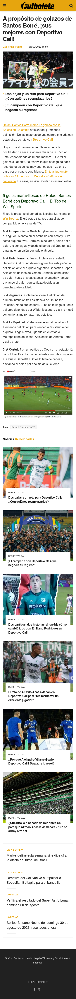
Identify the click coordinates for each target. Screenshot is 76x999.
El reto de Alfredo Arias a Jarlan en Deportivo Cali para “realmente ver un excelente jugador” (33, 696)
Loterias (12, 894)
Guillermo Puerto (13, 46)
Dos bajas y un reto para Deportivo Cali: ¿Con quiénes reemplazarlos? (36, 96)
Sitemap (37, 962)
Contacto (18, 958)
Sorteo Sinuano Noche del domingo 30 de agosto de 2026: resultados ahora (37, 924)
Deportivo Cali (16, 492)
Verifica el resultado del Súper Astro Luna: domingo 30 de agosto (38, 902)
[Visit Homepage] (37, 5)
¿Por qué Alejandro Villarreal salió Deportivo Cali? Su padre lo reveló (31, 761)
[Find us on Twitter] (38, 989)
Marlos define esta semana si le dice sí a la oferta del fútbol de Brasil (37, 857)
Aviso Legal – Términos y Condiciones (47, 958)
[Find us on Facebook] (34, 989)
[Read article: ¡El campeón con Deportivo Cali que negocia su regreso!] (38, 535)
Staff (7, 958)
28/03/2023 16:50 (38, 46)
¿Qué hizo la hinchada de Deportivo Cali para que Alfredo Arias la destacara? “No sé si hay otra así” (37, 827)
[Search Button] (71, 6)
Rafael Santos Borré (23, 426)
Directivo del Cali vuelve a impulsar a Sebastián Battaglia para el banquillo (34, 880)
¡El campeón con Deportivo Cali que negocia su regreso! (33, 107)
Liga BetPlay (15, 849)
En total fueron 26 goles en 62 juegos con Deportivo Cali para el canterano (35, 176)
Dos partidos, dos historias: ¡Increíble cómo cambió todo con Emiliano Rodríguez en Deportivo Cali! (37, 628)
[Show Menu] (4, 5)
